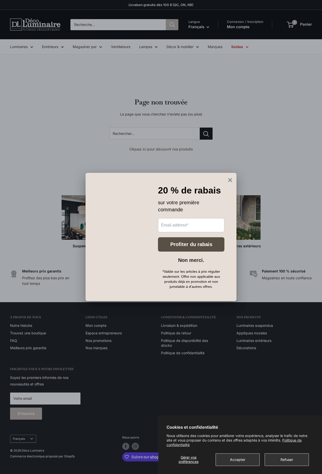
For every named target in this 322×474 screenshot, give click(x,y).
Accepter (237, 459)
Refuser (286, 459)
